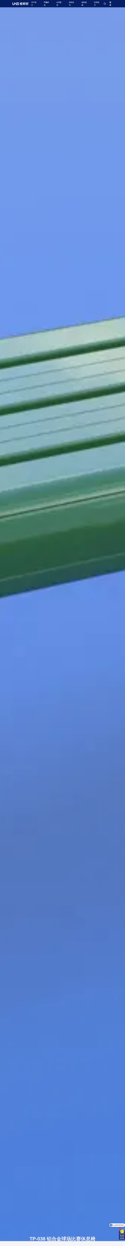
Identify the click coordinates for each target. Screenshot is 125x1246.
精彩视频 (84, 3)
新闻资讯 (71, 3)
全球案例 (59, 3)
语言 (110, 3)
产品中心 (46, 3)
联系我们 (96, 3)
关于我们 (33, 3)
